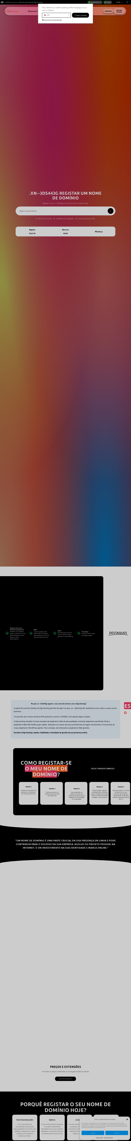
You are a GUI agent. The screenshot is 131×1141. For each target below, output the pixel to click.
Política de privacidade (108, 1137)
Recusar (116, 1133)
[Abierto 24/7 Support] (100, 2)
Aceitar (93, 1133)
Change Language (81, 15)
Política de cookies (99, 1137)
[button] (127, 1119)
